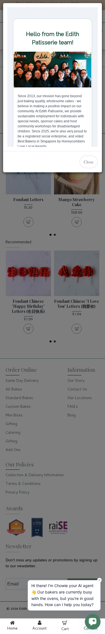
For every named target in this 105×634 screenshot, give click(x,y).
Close (89, 162)
